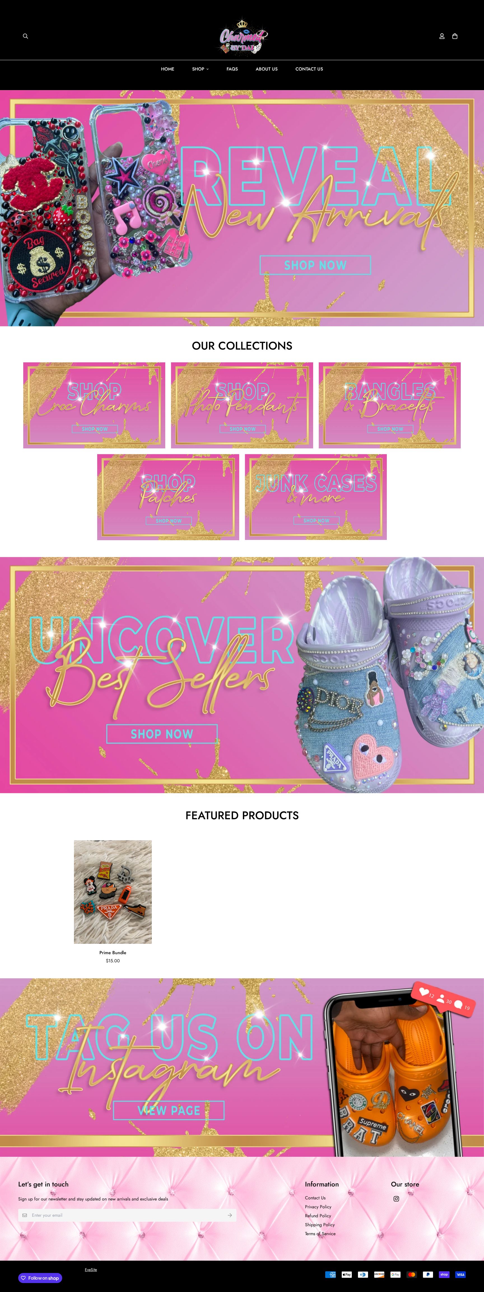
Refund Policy (318, 1216)
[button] (453, 36)
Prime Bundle (112, 952)
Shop (198, 69)
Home (167, 69)
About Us (267, 69)
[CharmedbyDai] (242, 36)
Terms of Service (320, 1233)
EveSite (91, 1269)
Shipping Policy (320, 1224)
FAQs (232, 69)
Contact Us (309, 69)
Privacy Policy (318, 1207)
